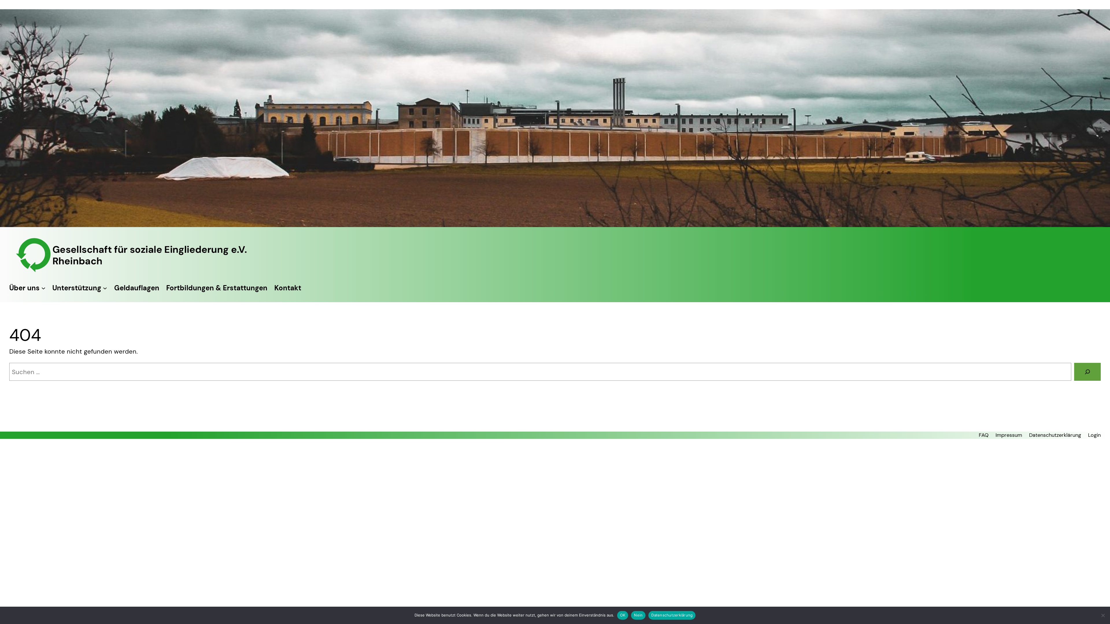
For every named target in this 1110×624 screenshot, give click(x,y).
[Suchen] (1087, 372)
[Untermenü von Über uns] (43, 288)
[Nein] (1103, 615)
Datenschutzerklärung (672, 615)
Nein (638, 615)
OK (623, 615)
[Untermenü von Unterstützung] (105, 288)
